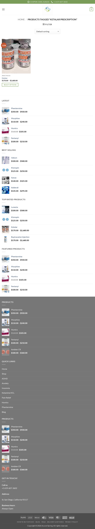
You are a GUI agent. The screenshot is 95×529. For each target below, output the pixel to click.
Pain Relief (6, 397)
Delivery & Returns (55, 522)
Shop (4, 374)
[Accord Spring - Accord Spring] (47, 9)
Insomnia (6, 388)
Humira (5, 402)
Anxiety (5, 383)
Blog (4, 412)
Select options (10, 85)
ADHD (5, 378)
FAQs (44, 522)
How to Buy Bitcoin (25, 522)
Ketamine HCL (8, 393)
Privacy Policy (71, 522)
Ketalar (5, 78)
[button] (3, 9)
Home (21, 19)
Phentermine (7, 407)
